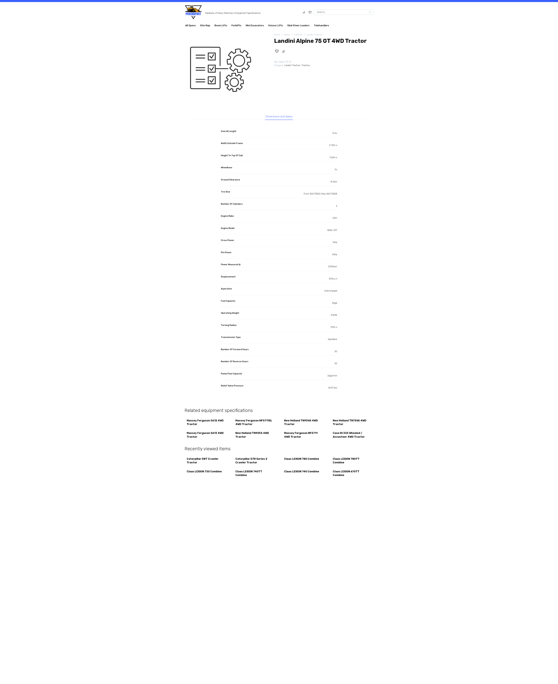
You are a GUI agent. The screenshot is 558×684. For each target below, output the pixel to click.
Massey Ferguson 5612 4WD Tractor (205, 423)
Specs (287, 36)
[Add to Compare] (283, 52)
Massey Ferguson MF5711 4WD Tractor (301, 436)
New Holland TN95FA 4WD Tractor (252, 436)
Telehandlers (321, 26)
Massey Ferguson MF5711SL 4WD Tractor (253, 423)
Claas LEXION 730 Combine (204, 472)
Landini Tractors (314, 36)
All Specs (190, 26)
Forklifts (236, 26)
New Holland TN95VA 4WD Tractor (301, 423)
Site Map (205, 26)
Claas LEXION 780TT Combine (346, 461)
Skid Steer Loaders (298, 26)
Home (277, 36)
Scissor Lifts (275, 26)
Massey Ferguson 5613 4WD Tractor (205, 436)
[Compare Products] (304, 13)
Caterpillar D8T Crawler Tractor (203, 461)
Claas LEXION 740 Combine (301, 472)
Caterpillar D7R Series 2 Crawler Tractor (251, 461)
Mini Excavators (255, 26)
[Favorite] (310, 13)
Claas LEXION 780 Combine (301, 460)
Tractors (298, 36)
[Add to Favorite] (277, 52)
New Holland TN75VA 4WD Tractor (349, 423)
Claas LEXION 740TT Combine (248, 474)
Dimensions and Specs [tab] (279, 117)
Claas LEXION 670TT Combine (346, 474)
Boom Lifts (220, 26)
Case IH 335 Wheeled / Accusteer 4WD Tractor (349, 436)
